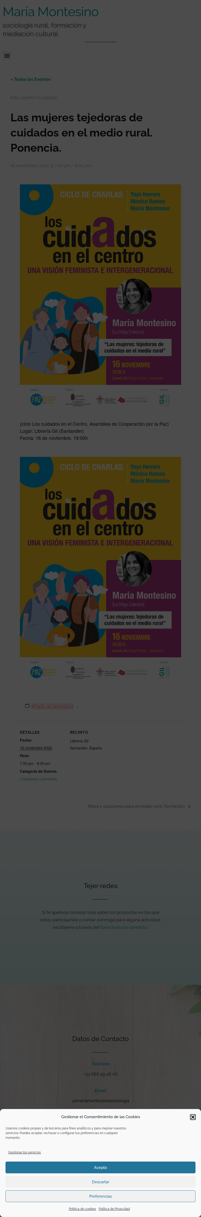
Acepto (100, 1167)
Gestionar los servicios (24, 1152)
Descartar (100, 1182)
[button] (193, 1117)
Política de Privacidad (114, 1209)
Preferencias (100, 1196)
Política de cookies (82, 1209)
